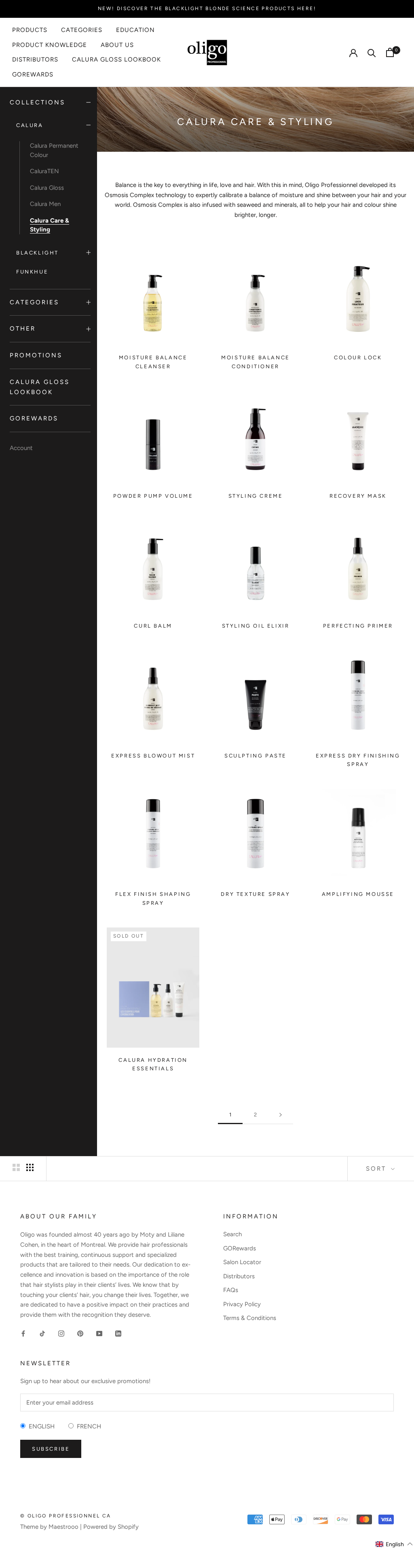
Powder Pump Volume (153, 496)
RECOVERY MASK (358, 496)
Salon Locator (242, 1262)
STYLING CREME (255, 496)
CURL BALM (153, 626)
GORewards (32, 74)
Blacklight (37, 253)
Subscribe (51, 1449)
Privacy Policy (242, 1304)
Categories (81, 30)
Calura (29, 125)
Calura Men (45, 204)
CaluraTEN (44, 171)
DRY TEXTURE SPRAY (255, 894)
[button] (394, 1544)
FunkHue (32, 272)
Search (232, 1234)
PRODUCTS (29, 30)
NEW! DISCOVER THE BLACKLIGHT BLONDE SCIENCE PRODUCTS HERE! (207, 8)
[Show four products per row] (30, 1167)
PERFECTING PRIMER (358, 626)
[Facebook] (23, 1333)
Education (135, 30)
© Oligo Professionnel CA (65, 1516)
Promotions (36, 355)
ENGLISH (40, 1426)
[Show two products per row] (16, 1167)
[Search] (372, 52)
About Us (117, 45)
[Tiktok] (42, 1333)
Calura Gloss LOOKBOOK (116, 59)
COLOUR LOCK (358, 357)
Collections (37, 102)
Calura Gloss (47, 187)
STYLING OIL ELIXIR (255, 626)
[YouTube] (99, 1333)
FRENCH (87, 1426)
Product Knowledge (49, 45)
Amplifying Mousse (358, 894)
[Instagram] (61, 1333)
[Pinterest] (80, 1333)
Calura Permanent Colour (54, 150)
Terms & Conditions (249, 1318)
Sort (377, 1168)
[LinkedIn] (118, 1333)
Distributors (35, 59)
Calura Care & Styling (49, 225)
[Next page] (280, 1115)
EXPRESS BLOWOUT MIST (153, 756)
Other (23, 328)
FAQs (230, 1290)
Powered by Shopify (111, 1526)
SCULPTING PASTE (255, 756)
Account (21, 448)
